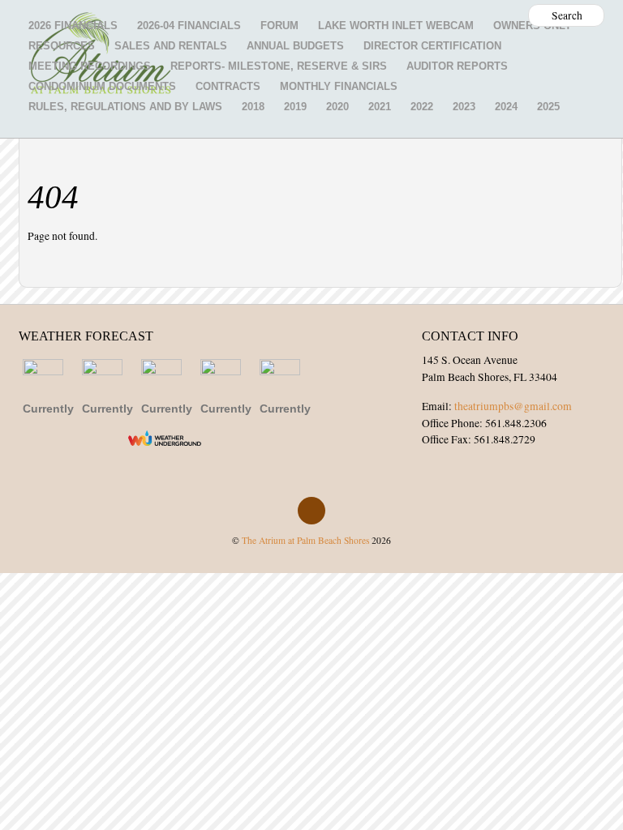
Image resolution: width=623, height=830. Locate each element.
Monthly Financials (338, 86)
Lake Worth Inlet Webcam (396, 25)
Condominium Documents (102, 86)
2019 (295, 107)
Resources (61, 46)
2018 (253, 107)
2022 (421, 107)
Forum (279, 25)
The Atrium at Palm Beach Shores (305, 540)
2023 (464, 107)
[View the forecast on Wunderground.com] (164, 438)
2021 (379, 107)
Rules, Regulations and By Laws (125, 107)
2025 (548, 107)
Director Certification (432, 46)
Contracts (227, 86)
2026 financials (73, 25)
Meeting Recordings (89, 66)
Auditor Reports (457, 66)
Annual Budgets (295, 46)
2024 (506, 107)
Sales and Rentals (170, 46)
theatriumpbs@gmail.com (513, 406)
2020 (337, 107)
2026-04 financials (189, 25)
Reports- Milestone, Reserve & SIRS (278, 66)
